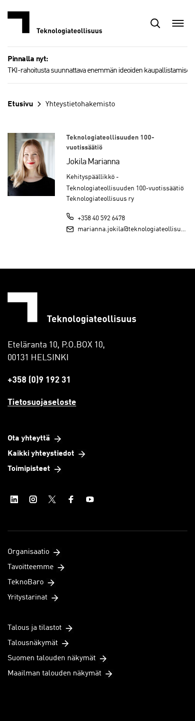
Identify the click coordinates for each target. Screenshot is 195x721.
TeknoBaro (26, 582)
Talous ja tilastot (35, 628)
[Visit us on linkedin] (14, 499)
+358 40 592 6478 (101, 218)
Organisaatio (28, 552)
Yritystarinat (27, 597)
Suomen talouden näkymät (52, 658)
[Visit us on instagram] (33, 499)
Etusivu (20, 104)
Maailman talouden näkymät (54, 673)
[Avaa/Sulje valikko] (177, 23)
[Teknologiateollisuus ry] (55, 23)
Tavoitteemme (30, 567)
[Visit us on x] (52, 499)
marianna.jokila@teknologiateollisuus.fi (132, 229)
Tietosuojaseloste (42, 402)
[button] (155, 23)
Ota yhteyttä (29, 438)
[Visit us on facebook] (71, 499)
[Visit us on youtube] (90, 499)
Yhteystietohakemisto (80, 104)
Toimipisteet (29, 469)
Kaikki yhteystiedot (41, 454)
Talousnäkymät (33, 643)
